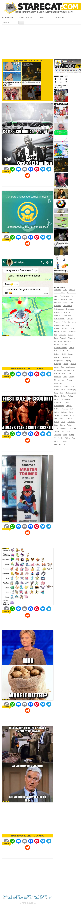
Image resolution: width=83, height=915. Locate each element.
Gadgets (64, 344)
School (56, 412)
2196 (37, 898)
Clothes (67, 312)
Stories (62, 425)
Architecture (64, 296)
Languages (58, 370)
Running (65, 409)
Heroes (70, 354)
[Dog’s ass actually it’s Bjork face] (61, 123)
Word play (57, 444)
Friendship (71, 338)
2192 (15, 898)
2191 (10, 898)
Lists (64, 373)
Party (56, 393)
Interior (66, 364)
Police (63, 396)
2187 (40, 896)
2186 (34, 896)
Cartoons (57, 306)
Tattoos (69, 425)
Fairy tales (62, 335)
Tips (62, 431)
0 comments (6, 171)
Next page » (27, 903)
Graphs (62, 351)
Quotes (66, 402)
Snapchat (68, 418)
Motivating (57, 383)
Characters (58, 312)
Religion (69, 406)
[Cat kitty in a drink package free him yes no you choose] (61, 95)
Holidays (57, 357)
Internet (73, 364)
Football (62, 338)
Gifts (56, 351)
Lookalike (57, 377)
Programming (65, 399)
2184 (24, 896)
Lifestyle (57, 373)
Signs (72, 415)
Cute (64, 322)
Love (65, 377)
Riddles (57, 409)
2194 (26, 898)
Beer (70, 299)
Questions (57, 402)
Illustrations (67, 357)
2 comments (6, 611)
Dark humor (72, 322)
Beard (56, 299)
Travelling (57, 435)
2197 (42, 898)
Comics (57, 315)
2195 (32, 898)
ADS (65, 290)
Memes (57, 380)
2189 (51, 896)
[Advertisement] (41, 41)
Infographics (58, 361)
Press (56, 399)
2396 (51, 898)
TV (55, 438)
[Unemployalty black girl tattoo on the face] (61, 179)
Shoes (56, 415)
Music (73, 386)
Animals (72, 290)
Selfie (71, 412)
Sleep (61, 418)
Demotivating (59, 325)
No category (71, 389)
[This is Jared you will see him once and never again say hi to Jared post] (61, 248)
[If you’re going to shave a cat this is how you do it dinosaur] (61, 276)
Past (61, 393)
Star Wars (71, 422)
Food (56, 338)
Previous (6, 896)
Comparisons (66, 315)
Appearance (71, 293)
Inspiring (68, 361)
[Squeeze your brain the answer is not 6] (61, 81)
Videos (67, 438)
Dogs (67, 325)
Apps (56, 296)
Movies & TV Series (61, 386)
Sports (63, 422)
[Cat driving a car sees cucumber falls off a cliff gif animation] (61, 234)
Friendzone (58, 341)
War (73, 438)
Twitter (60, 438)
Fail (55, 335)
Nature (56, 389)
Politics (70, 396)
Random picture (25, 18)
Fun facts (67, 341)
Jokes (56, 367)
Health (63, 354)
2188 (45, 896)
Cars (71, 303)
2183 (18, 896)
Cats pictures (59, 309)
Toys (68, 431)
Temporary (63, 428)
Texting (56, 431)
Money (69, 380)
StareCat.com (8, 18)
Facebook (72, 331)
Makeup (71, 377)
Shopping (64, 415)
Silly (55, 418)
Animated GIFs (59, 293)
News (63, 389)
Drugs (64, 328)
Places (56, 396)
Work (65, 444)
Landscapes (70, 367)
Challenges (70, 309)
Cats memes (67, 306)
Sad (71, 409)
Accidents (57, 290)
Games (71, 348)
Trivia (65, 435)
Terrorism (72, 428)
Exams (63, 331)
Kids (62, 367)
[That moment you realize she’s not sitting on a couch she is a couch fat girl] (61, 192)
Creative (57, 322)
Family (70, 335)
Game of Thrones (60, 348)
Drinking (57, 328)
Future (56, 344)
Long (69, 373)
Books (65, 303)
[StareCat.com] (41, 7)
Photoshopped (71, 393)
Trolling (71, 435)
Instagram (57, 364)
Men (63, 380)
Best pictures (43, 18)
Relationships (59, 406)
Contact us (59, 18)
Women (65, 441)
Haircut (56, 354)
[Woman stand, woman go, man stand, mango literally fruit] (61, 262)
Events (56, 331)
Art (72, 296)
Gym (69, 351)
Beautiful (64, 299)
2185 (29, 896)
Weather (57, 441)
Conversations (59, 319)
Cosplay (70, 319)
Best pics (57, 303)
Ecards (71, 328)
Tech (56, 428)
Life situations (69, 370)
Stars (56, 425)
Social (56, 422)
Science (64, 412)
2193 (21, 898)
